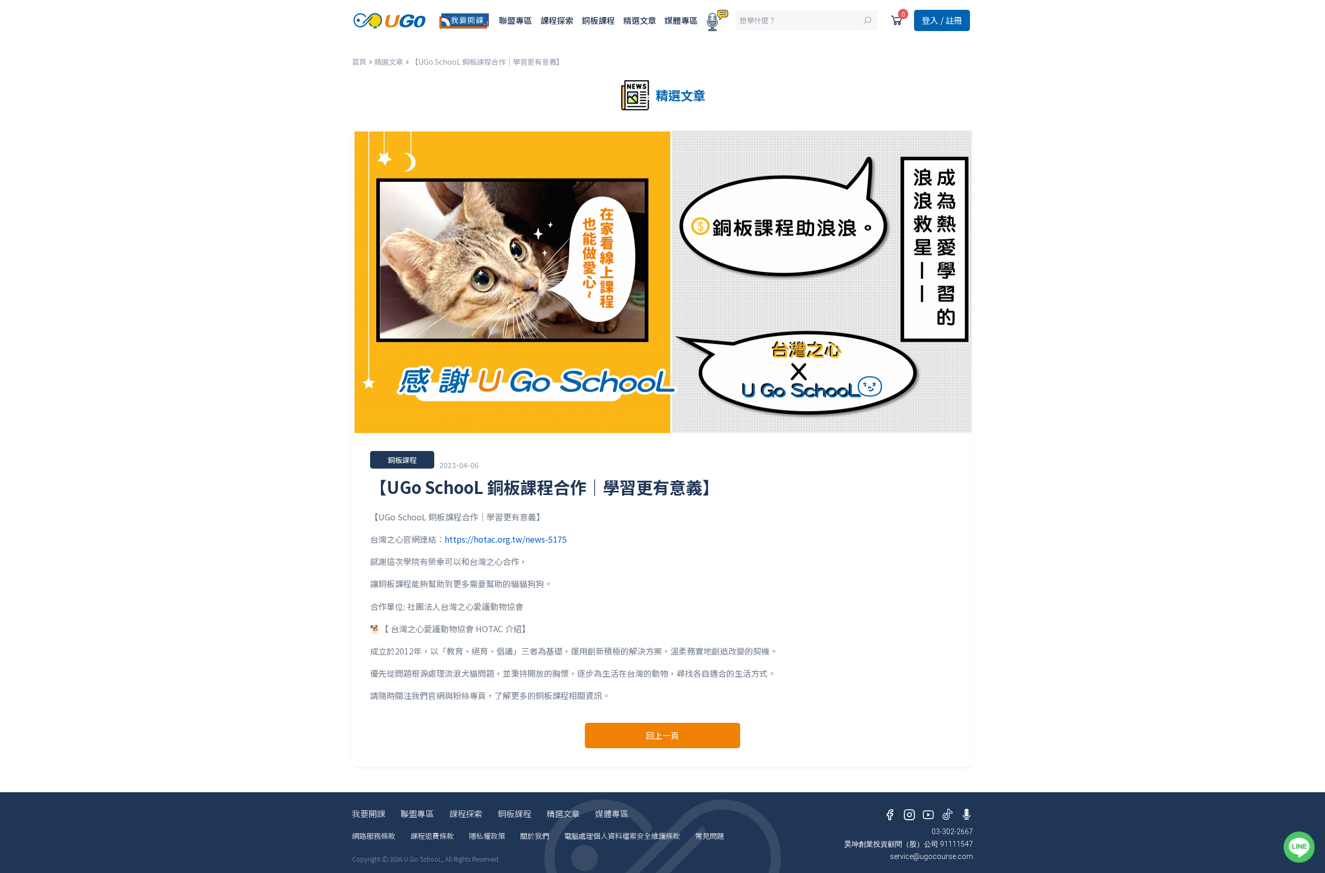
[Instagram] (909, 812)
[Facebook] (890, 812)
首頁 (359, 61)
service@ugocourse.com (931, 856)
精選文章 (639, 20)
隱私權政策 (487, 836)
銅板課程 (598, 20)
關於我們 (534, 836)
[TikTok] (947, 812)
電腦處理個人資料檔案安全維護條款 (622, 836)
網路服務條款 (373, 836)
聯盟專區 (515, 20)
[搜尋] (806, 20)
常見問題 (709, 836)
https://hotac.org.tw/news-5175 (506, 539)
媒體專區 (681, 20)
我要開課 (368, 813)
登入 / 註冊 (942, 20)
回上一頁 (662, 735)
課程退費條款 (432, 836)
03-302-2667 (952, 831)
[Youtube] (928, 812)
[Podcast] (717, 21)
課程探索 (556, 20)
